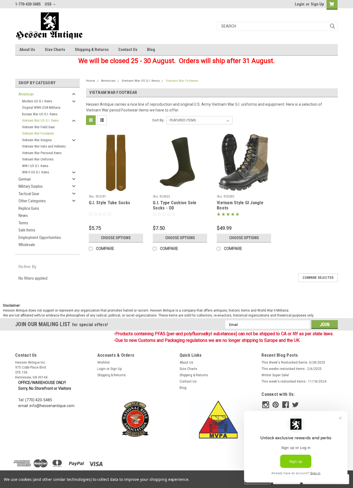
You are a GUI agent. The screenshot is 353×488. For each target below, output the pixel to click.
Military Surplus (30, 186)
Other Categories (32, 200)
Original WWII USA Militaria (41, 107)
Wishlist (103, 362)
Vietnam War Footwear (38, 133)
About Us (27, 49)
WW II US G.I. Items (35, 172)
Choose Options (116, 238)
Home (90, 81)
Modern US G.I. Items (37, 101)
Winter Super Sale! (275, 375)
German (24, 179)
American (26, 94)
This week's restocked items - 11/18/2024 (293, 381)
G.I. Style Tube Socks (109, 202)
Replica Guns (28, 208)
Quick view (116, 188)
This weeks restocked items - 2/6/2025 (291, 369)
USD (48, 4)
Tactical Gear (28, 193)
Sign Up (317, 4)
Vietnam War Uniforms (38, 159)
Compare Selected (318, 278)
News (23, 215)
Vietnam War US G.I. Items (40, 120)
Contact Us (127, 49)
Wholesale (26, 244)
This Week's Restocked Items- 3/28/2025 (293, 362)
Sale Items (26, 230)
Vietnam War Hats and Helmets (44, 146)
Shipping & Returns (92, 49)
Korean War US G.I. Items (39, 114)
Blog (151, 49)
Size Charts (55, 49)
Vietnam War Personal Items (41, 153)
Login (299, 4)
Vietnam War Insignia (37, 140)
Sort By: (158, 120)
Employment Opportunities (39, 237)
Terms (23, 222)
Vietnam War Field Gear (38, 127)
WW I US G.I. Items (35, 166)
